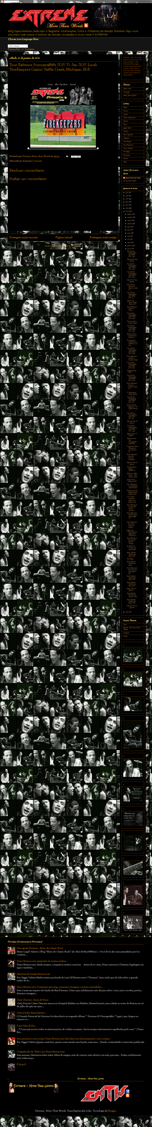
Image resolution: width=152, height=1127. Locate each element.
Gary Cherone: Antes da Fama (32, 1000)
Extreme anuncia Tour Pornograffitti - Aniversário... (132, 441)
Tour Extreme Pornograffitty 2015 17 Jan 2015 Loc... (132, 416)
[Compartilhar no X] (76, 157)
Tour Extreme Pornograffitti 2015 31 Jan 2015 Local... (131, 254)
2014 (127, 612)
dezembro (130, 214)
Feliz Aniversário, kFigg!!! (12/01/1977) (132, 469)
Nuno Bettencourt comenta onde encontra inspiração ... (132, 507)
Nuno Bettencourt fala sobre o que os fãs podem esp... (132, 570)
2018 (127, 202)
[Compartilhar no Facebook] (78, 157)
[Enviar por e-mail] (72, 157)
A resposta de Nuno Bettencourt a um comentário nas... (132, 449)
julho (128, 230)
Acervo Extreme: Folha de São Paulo (131, 563)
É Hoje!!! (21, 1064)
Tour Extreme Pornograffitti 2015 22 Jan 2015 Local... (131, 351)
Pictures (125, 159)
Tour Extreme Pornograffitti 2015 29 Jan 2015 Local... (131, 266)
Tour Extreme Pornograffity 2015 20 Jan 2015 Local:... (131, 378)
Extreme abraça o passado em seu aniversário (132, 336)
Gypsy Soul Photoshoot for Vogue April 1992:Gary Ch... (132, 533)
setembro (129, 224)
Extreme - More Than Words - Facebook (132, 629)
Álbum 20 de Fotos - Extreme (132, 260)
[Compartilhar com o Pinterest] (80, 157)
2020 (127, 196)
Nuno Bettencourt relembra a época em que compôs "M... (132, 515)
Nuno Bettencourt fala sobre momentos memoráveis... (132, 457)
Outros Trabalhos (128, 148)
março (129, 243)
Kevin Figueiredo (128, 135)
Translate (29, 49)
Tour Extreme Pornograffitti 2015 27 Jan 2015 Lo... (131, 295)
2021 (127, 193)
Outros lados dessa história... (31, 1013)
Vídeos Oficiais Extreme (129, 95)
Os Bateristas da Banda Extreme (132, 393)
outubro (129, 221)
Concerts (37, 161)
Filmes (125, 125)
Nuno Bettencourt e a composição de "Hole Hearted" (132, 486)
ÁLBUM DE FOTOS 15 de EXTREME (131, 548)
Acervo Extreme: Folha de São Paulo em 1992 (132, 595)
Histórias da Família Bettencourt (33, 974)
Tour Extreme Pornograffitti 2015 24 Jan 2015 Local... (131, 328)
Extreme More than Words (133, 178)
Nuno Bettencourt (128, 145)
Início (125, 624)
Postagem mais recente (24, 237)
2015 (127, 212)
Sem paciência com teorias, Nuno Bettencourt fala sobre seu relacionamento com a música (63, 1039)
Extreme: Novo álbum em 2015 (132, 481)
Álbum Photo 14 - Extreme (132, 590)
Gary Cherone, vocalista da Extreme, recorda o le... (132, 287)
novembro (130, 217)
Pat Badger (126, 152)
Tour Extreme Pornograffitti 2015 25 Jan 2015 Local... (131, 316)
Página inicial (64, 237)
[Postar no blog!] (74, 157)
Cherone (125, 111)
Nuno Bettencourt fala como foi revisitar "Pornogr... (132, 541)
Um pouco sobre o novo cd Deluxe (132, 322)
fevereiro (129, 246)
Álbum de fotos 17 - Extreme (132, 435)
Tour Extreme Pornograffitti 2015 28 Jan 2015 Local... (131, 274)
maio (128, 236)
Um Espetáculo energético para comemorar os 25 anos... (132, 343)
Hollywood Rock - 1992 (132, 372)
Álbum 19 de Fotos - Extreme (132, 281)
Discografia (126, 92)
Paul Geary (126, 155)
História (125, 131)
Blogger (112, 1111)
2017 (127, 205)
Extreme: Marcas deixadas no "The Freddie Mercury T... (132, 407)
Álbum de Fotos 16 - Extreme (132, 464)
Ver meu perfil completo (129, 181)
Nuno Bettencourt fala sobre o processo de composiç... (132, 525)
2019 (127, 199)
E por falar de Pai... (26, 1026)
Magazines (126, 138)
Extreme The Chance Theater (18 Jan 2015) (132, 302)
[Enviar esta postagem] (67, 156)
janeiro (129, 249)
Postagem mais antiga (103, 237)
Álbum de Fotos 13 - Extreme (132, 607)
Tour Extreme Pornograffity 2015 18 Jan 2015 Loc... (131, 399)
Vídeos (125, 162)
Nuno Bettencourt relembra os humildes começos (132, 358)
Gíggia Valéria (127, 128)
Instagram (126, 633)
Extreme (125, 121)
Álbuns (125, 108)
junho (129, 233)
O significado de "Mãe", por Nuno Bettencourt (41, 1052)
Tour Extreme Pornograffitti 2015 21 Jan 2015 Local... (131, 365)
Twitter (125, 636)
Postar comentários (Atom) (68, 246)
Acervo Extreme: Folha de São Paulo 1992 (131, 554)
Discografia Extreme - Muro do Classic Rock (40, 948)
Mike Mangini (127, 142)
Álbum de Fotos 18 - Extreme (132, 422)
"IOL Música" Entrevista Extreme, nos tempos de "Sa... (132, 499)
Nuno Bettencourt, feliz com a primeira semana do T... (132, 386)
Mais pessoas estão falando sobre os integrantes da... (132, 492)
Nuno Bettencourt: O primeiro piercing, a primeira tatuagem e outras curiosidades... (60, 987)
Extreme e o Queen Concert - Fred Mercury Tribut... (132, 475)
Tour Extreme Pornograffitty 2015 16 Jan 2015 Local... (132, 428)
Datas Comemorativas (129, 118)
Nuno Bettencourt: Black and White (132, 309)
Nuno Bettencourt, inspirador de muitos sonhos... (42, 961)
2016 (127, 208)
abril (128, 239)
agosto (129, 227)
